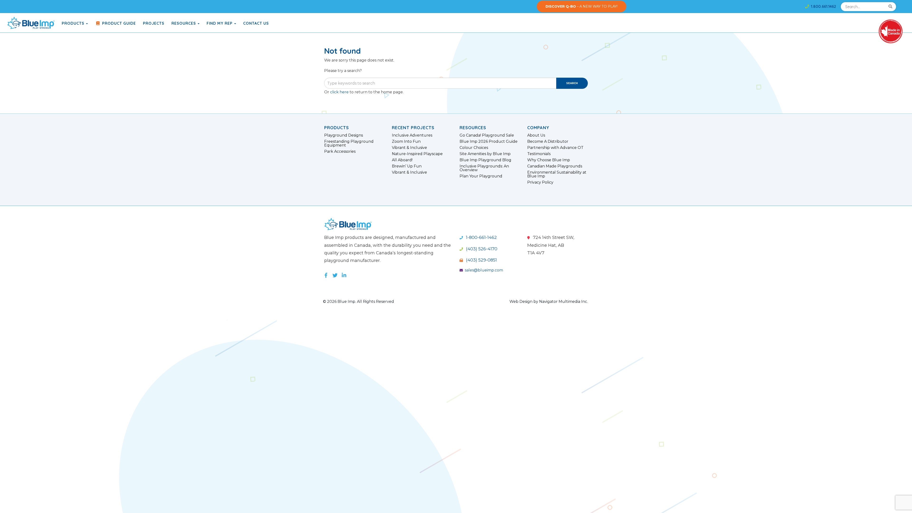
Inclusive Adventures (412, 135)
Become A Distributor (547, 141)
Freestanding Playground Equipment (349, 143)
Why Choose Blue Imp (548, 160)
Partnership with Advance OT (555, 148)
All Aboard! (402, 160)
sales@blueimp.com (484, 270)
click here (339, 92)
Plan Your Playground (481, 176)
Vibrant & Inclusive (409, 148)
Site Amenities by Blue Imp (485, 154)
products (74, 23)
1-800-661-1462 (481, 237)
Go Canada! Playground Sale (487, 135)
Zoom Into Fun (406, 141)
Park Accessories (340, 151)
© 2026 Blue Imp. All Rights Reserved (358, 301)
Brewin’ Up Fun (407, 166)
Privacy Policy (540, 182)
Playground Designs (343, 135)
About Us (536, 135)
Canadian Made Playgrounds (554, 166)
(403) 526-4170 (481, 249)
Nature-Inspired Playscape (417, 154)
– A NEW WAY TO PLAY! (582, 6)
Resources (184, 23)
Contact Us (256, 23)
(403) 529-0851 (481, 260)
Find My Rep (220, 23)
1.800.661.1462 (822, 6)
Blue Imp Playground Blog (485, 160)
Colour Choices (474, 148)
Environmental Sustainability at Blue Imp (556, 174)
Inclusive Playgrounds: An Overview (484, 168)
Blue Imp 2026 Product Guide (489, 141)
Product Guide (118, 23)
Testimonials (539, 154)
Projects (153, 23)
